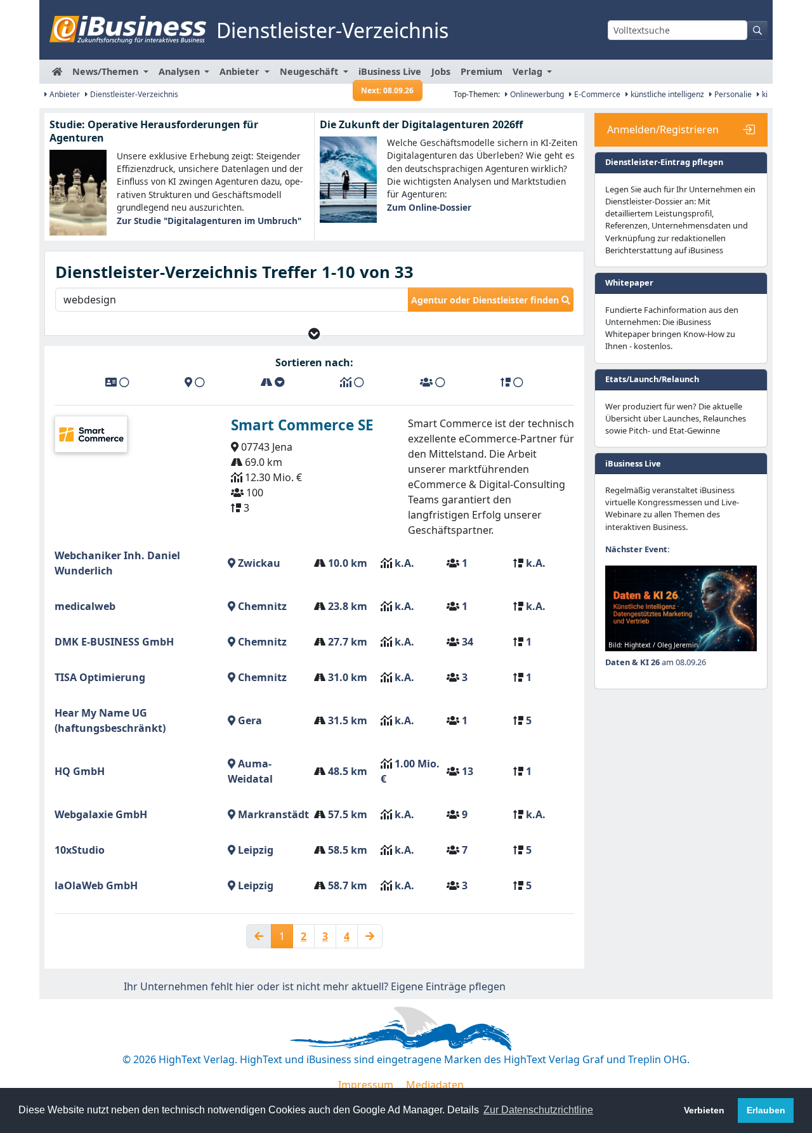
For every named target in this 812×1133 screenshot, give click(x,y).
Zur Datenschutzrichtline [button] (538, 1109)
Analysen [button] (180, 71)
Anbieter (64, 94)
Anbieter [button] (240, 71)
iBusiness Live (389, 74)
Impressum (365, 1085)
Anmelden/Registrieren (663, 129)
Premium (481, 71)
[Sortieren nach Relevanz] (512, 382)
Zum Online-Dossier (429, 207)
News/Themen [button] (106, 71)
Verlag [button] (529, 71)
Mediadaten (435, 1085)
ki (764, 94)
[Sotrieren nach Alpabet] (117, 382)
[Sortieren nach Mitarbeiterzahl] (432, 382)
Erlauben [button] (766, 1110)
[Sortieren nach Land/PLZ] (195, 382)
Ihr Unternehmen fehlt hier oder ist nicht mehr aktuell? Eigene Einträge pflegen (315, 986)
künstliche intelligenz (666, 94)
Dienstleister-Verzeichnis (133, 94)
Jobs (440, 71)
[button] (314, 334)
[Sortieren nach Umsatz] (352, 382)
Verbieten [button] (704, 1110)
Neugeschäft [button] (310, 71)
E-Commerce (596, 94)
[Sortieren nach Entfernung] (273, 382)
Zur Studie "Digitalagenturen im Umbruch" (209, 221)
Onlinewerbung (536, 94)
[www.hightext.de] (406, 1027)
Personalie (732, 94)
